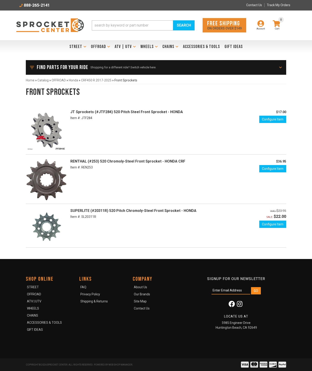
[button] (143, 25)
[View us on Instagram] (240, 305)
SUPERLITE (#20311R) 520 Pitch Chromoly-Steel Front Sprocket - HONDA (133, 210)
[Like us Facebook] (232, 305)
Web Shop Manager (120, 364)
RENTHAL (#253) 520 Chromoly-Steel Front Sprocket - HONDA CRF (127, 161)
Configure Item (272, 119)
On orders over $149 (224, 25)
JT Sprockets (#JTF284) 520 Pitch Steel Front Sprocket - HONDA (126, 112)
